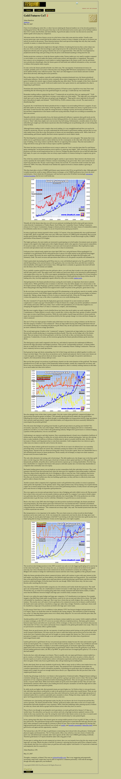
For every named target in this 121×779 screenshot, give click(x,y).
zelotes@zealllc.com (59, 757)
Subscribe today (87, 725)
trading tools (78, 278)
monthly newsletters (75, 725)
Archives (26, 22)
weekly (63, 725)
